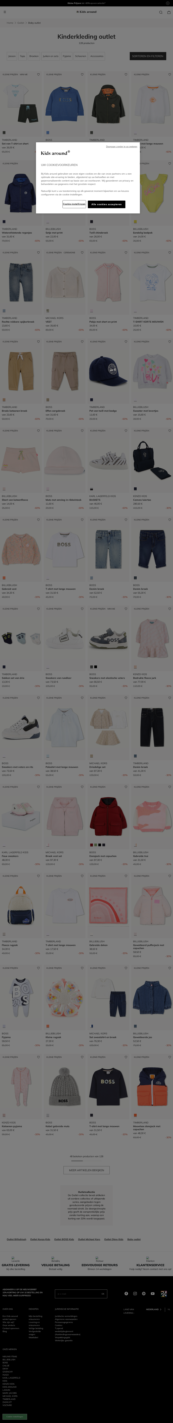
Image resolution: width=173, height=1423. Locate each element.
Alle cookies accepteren (106, 204)
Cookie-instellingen (74, 204)
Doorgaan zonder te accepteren (121, 146)
